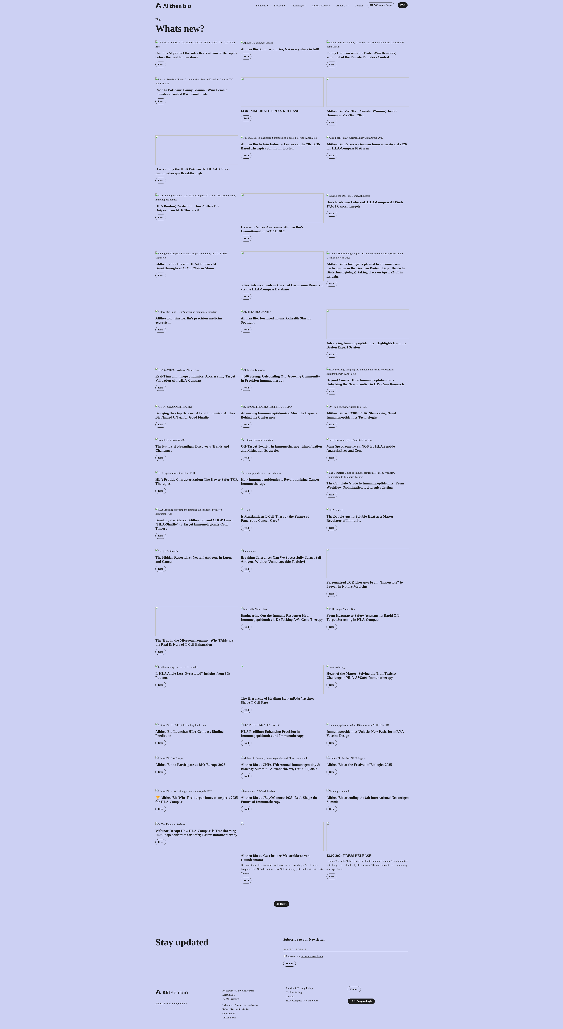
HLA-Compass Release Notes (302, 1000)
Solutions (261, 5)
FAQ (402, 5)
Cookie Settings (294, 992)
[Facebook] (300, 1009)
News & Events (320, 5)
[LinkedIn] (287, 1009)
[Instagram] (296, 1009)
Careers (290, 996)
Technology (297, 5)
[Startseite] (173, 5)
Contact (359, 5)
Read (160, 64)
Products (278, 5)
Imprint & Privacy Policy (299, 988)
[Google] (304, 1009)
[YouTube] (291, 1009)
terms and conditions (312, 956)
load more (281, 904)
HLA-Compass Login (381, 5)
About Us (341, 5)
